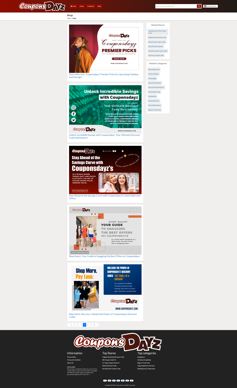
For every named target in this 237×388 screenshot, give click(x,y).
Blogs (99, 6)
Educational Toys (154, 69)
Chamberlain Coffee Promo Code (157, 32)
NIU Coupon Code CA (109, 360)
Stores (82, 6)
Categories (90, 6)
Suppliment (141, 357)
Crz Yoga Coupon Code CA (110, 363)
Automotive (152, 96)
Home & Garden (153, 74)
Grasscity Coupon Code (156, 55)
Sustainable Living (154, 92)
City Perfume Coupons (155, 46)
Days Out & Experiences (156, 87)
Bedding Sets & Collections (146, 368)
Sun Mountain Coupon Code (111, 368)
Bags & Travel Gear (154, 110)
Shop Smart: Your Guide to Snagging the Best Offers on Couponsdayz (104, 256)
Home (73, 6)
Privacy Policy (71, 357)
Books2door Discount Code (157, 37)
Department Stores (154, 83)
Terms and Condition (74, 360)
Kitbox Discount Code (109, 366)
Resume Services (153, 101)
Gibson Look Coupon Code (157, 42)
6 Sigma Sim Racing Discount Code (113, 357)
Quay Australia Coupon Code (157, 51)
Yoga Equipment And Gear (146, 366)
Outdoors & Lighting (144, 360)
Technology (152, 78)
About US (70, 363)
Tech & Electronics (154, 105)
